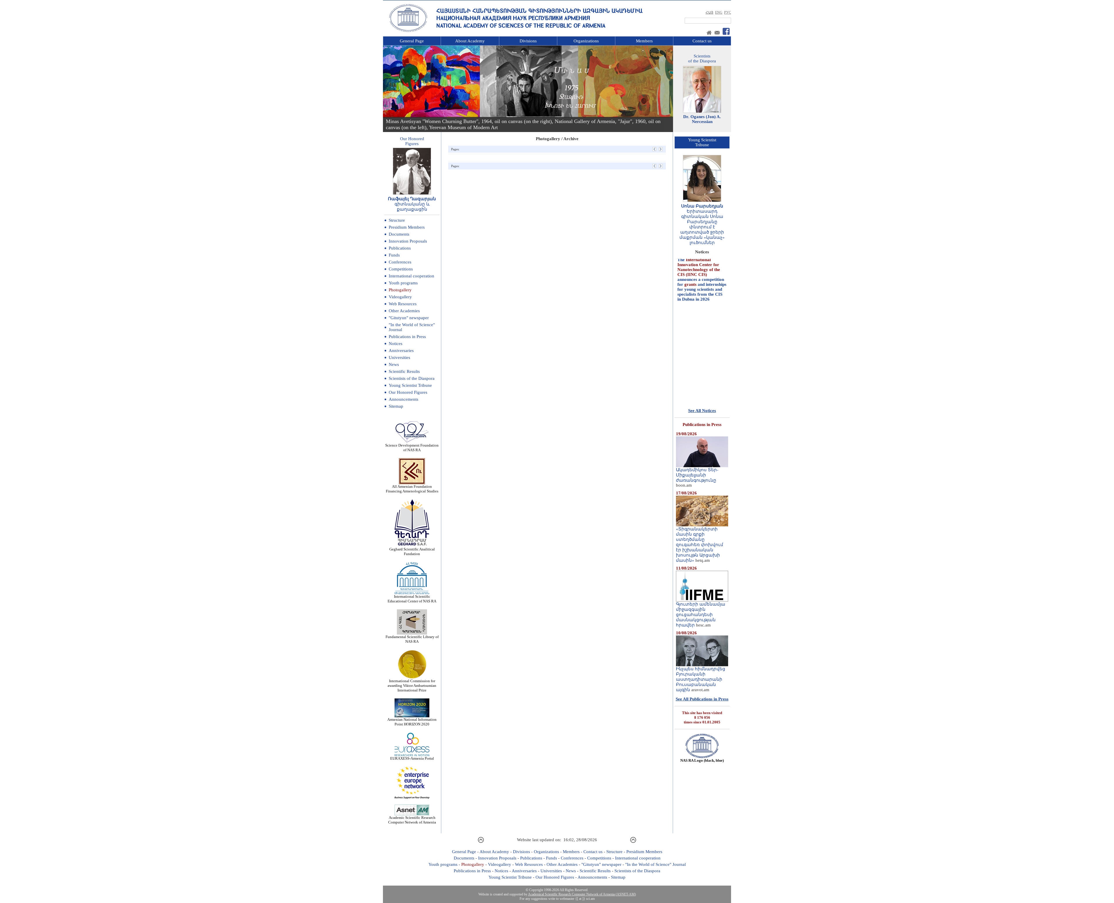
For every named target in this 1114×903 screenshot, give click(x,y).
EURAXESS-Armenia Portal (412, 758)
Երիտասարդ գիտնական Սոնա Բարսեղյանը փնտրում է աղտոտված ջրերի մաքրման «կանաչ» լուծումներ (702, 227)
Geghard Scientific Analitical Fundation (412, 551)
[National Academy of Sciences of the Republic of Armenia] (408, 31)
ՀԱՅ (709, 12)
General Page (412, 41)
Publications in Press (407, 336)
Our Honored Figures (408, 392)
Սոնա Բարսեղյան (702, 206)
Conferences (400, 262)
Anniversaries (401, 350)
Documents (399, 234)
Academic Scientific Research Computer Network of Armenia (412, 819)
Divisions (528, 41)
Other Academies (404, 310)
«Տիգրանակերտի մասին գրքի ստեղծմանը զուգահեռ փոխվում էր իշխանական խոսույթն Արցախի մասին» (699, 545)
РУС (727, 12)
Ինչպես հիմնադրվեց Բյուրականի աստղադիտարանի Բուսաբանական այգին (700, 679)
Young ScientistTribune (702, 142)
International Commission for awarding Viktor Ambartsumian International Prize (412, 685)
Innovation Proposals (408, 241)
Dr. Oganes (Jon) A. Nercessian (702, 119)
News (394, 364)
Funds (394, 255)
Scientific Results (404, 371)
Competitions (401, 269)
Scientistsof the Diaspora (702, 58)
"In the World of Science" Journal (655, 864)
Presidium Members (407, 227)
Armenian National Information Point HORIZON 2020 (412, 721)
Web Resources (403, 303)
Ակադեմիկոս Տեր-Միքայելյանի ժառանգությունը (697, 475)
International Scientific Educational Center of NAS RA (412, 598)
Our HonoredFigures (412, 141)
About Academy (470, 41)
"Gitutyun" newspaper (409, 317)
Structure (397, 220)
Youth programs (403, 283)
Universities (399, 357)
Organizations (586, 41)
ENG (718, 12)
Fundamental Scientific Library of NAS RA (412, 639)
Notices (395, 343)
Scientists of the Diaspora (412, 378)
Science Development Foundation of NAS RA (412, 447)
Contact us (702, 41)
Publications (400, 248)
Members (644, 41)
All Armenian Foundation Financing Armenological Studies (412, 488)
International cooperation (411, 276)
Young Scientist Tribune (410, 385)
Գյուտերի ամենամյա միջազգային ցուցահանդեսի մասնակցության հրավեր (700, 614)
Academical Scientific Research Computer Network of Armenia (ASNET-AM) (582, 894)
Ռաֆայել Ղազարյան (412, 198)
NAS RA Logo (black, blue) (702, 760)
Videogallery (400, 297)
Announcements (403, 399)
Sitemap (396, 406)
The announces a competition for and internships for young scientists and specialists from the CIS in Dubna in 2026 (701, 260)
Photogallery (400, 290)
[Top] (480, 842)
